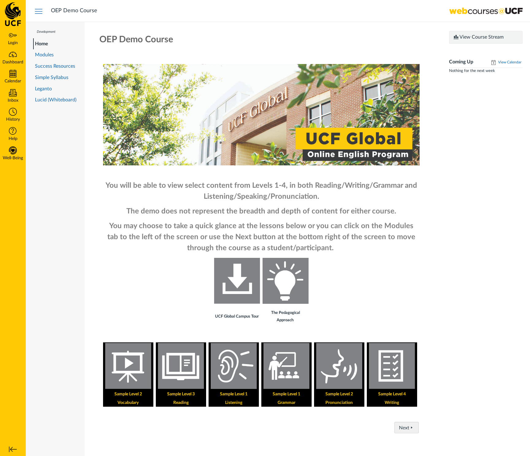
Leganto (43, 88)
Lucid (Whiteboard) (55, 99)
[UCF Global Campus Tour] (237, 281)
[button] (13, 115)
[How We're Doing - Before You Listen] (233, 366)
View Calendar (509, 62)
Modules (44, 54)
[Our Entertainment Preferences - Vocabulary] (128, 366)
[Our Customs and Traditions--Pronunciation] (339, 365)
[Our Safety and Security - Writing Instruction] (392, 366)
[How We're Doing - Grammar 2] (286, 366)
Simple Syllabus (51, 77)
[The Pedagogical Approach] (285, 281)
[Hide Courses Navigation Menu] (38, 11)
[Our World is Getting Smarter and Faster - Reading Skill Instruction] (180, 366)
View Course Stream (481, 37)
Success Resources (55, 66)
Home (41, 43)
